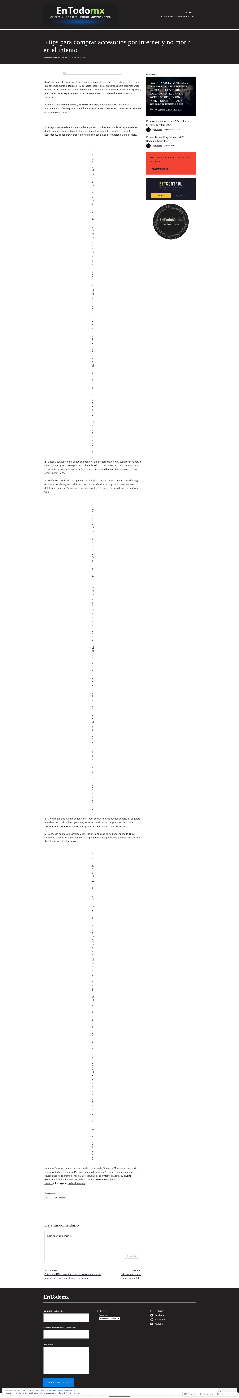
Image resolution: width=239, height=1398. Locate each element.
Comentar (131, 1256)
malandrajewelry (76, 1183)
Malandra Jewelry (61, 108)
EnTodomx (161, 109)
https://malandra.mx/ (61, 1179)
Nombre (53, 1310)
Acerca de (166, 16)
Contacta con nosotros (59, 1382)
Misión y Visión (186, 16)
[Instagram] (194, 12)
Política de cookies (73, 1393)
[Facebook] (190, 12)
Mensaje (48, 1344)
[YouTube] (186, 12)
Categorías (103, 1315)
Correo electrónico (59, 1327)
